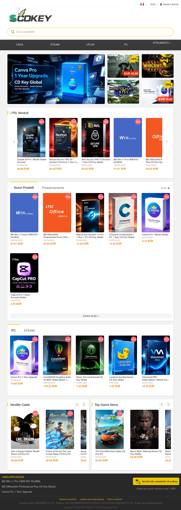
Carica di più (90, 316)
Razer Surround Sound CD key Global (89, 378)
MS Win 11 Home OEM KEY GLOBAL (24, 236)
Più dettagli (31, 154)
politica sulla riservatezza (92, 499)
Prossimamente (53, 187)
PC (126, 44)
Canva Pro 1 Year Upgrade (159, 159)
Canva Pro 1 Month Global (155, 234)
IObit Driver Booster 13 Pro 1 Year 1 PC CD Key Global (90, 236)
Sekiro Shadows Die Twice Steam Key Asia (143, 452)
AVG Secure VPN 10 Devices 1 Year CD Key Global (63, 161)
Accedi (166, 4)
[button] (10, 83)
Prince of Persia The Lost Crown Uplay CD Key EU (23, 452)
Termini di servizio (68, 499)
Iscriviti (175, 4)
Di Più (164, 187)
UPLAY (90, 44)
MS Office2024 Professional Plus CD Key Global (128, 161)
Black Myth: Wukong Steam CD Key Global (111, 452)
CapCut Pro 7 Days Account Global (20, 296)
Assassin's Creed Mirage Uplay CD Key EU (62, 452)
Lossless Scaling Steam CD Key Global (121, 378)
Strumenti (160, 42)
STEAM (55, 44)
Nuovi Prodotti (24, 187)
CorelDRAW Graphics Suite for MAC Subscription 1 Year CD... (57, 379)
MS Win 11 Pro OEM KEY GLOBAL (93, 161)
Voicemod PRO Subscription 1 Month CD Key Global (154, 379)
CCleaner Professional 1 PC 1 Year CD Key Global (121, 236)
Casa (19, 44)
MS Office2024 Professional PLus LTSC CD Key (55, 237)
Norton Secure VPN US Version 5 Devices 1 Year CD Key (31, 162)
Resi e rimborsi (114, 499)
